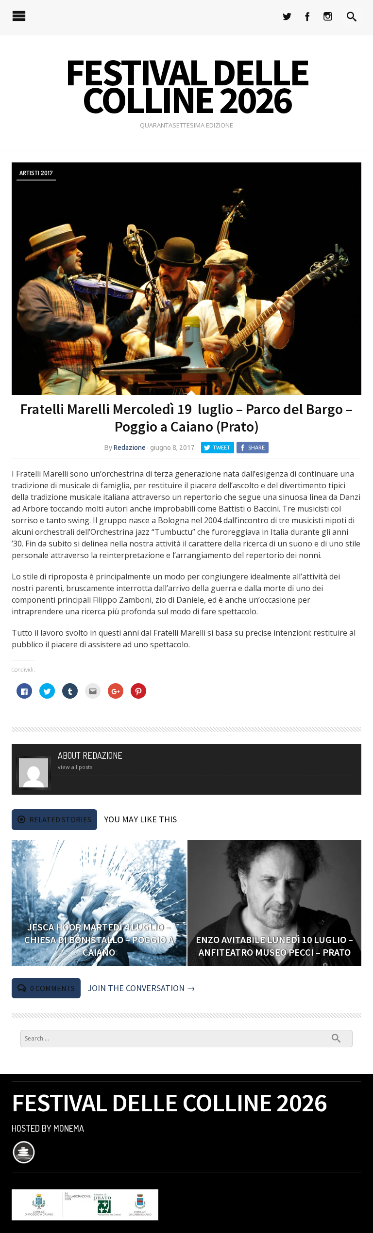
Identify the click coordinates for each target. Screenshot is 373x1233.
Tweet (221, 447)
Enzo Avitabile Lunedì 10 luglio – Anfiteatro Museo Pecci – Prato (274, 945)
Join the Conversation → (141, 987)
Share (256, 447)
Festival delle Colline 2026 (186, 85)
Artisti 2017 (36, 172)
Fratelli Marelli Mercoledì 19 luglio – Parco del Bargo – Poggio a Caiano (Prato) (186, 417)
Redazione (130, 447)
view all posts (75, 766)
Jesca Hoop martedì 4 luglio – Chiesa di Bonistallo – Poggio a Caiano (98, 939)
